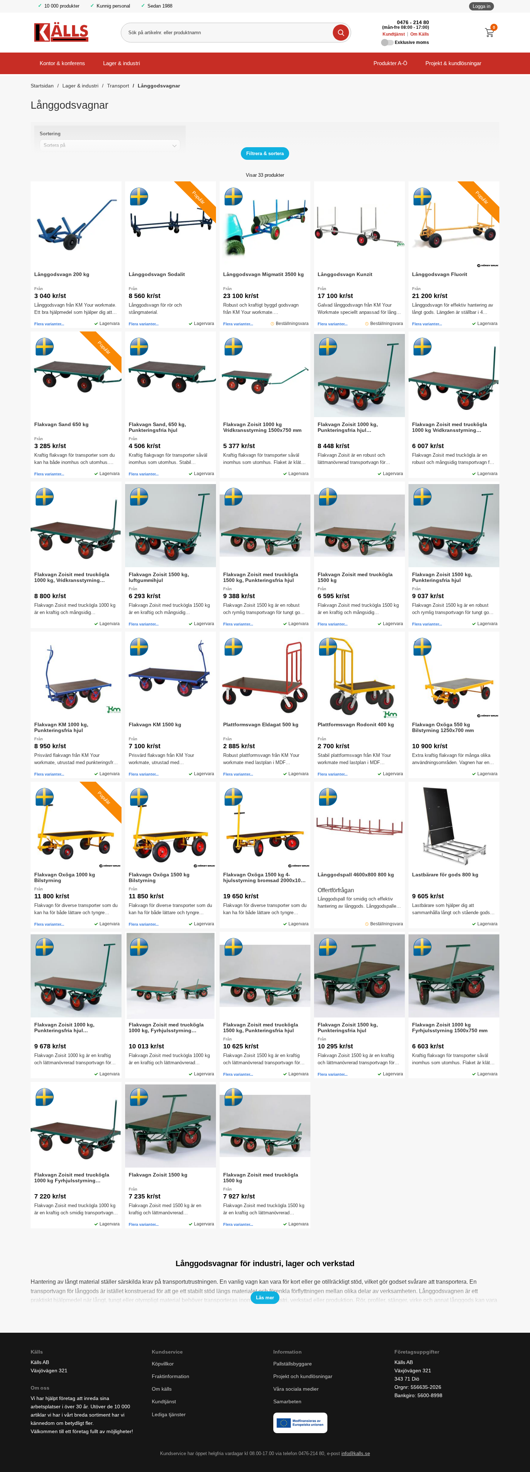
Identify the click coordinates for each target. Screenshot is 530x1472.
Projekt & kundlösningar (453, 63)
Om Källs (419, 34)
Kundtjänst (394, 34)
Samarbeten (288, 1401)
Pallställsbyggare (292, 1364)
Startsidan (42, 86)
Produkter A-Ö (390, 63)
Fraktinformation (170, 1376)
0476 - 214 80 (413, 22)
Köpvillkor (163, 1364)
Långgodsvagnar (159, 86)
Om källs (162, 1389)
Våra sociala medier (296, 1389)
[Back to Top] (487, 1456)
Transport (118, 86)
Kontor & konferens (62, 63)
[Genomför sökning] (341, 32)
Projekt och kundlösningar (302, 1376)
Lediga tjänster (169, 1414)
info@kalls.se (355, 1453)
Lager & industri (121, 63)
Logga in (481, 6)
